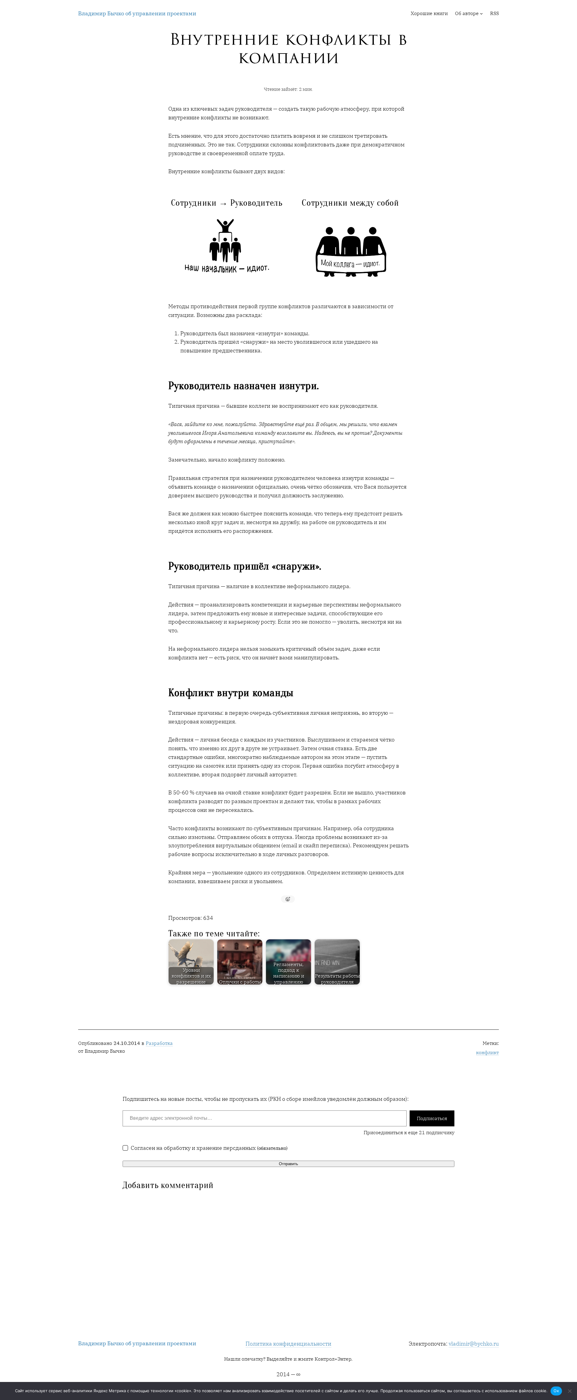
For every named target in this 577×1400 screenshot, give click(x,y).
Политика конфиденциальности (288, 1343)
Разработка (159, 1043)
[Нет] (569, 1391)
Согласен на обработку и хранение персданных (209, 1147)
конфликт (487, 1052)
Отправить (288, 1164)
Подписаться (432, 1118)
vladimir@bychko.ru (474, 1343)
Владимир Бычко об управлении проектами (137, 13)
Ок (556, 1390)
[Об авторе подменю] (481, 13)
